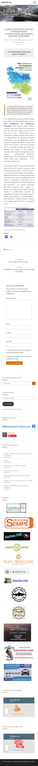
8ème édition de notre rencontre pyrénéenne (17, 475)
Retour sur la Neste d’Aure (11, 470)
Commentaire (11, 298)
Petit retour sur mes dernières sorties (15, 466)
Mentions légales (23, 761)
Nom (8, 324)
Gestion (8, 249)
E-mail (9, 333)
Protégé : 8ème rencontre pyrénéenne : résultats (18, 480)
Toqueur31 (25, 40)
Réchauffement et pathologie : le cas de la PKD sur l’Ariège (19, 269)
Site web (9, 341)
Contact (32, 761)
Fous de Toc (6, 2)
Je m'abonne (8, 404)
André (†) (6, 460)
